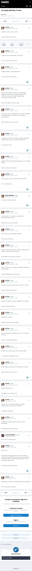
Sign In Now (16, 525)
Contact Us (16, 568)
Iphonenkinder (9, 195)
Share (16, 534)
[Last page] (30, 21)
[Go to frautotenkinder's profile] (2, 435)
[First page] (2, 21)
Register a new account (16, 515)
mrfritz (4, 14)
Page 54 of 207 (16, 21)
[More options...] (29, 28)
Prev (5, 21)
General (12, 15)
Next (26, 21)
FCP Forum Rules (7, 558)
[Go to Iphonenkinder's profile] (2, 196)
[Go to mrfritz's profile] (2, 27)
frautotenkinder (10, 435)
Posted (11, 28)
